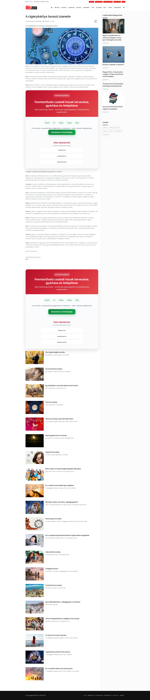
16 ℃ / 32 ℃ (29, 1)
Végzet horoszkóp (52, 452)
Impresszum (91, 695)
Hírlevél (122, 695)
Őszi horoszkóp (51, 402)
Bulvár (79, 7)
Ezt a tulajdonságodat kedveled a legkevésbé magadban (67, 535)
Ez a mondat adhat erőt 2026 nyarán (59, 668)
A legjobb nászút (51, 569)
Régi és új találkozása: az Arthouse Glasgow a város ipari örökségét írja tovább (112, 38)
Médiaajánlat (108, 695)
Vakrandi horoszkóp (53, 552)
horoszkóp (118, 131)
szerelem (112, 127)
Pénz (118, 127)
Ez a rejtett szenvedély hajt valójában (59, 485)
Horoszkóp (117, 7)
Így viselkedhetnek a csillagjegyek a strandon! (62, 602)
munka (105, 131)
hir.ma (31, 695)
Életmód (99, 7)
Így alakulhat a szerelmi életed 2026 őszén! (61, 385)
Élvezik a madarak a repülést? (113, 64)
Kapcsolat (116, 695)
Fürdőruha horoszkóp (53, 585)
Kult (104, 7)
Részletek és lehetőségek (61, 132)
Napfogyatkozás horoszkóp (56, 435)
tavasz (105, 127)
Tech (92, 7)
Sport (110, 7)
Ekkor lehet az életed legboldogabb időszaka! (63, 469)
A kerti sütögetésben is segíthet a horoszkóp (62, 618)
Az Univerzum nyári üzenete (55, 635)
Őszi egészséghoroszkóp (55, 352)
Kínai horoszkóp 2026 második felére (59, 419)
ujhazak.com (62, 150)
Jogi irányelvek (99, 695)
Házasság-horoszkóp (53, 519)
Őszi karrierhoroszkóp (53, 369)
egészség (106, 134)
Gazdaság (71, 7)
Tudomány (86, 7)
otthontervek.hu (62, 162)
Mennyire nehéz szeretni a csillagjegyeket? (61, 502)
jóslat (111, 131)
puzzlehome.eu (61, 156)
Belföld (57, 7)
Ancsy (31, 21)
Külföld (63, 7)
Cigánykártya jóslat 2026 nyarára (57, 652)
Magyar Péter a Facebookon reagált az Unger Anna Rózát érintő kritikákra (113, 74)
